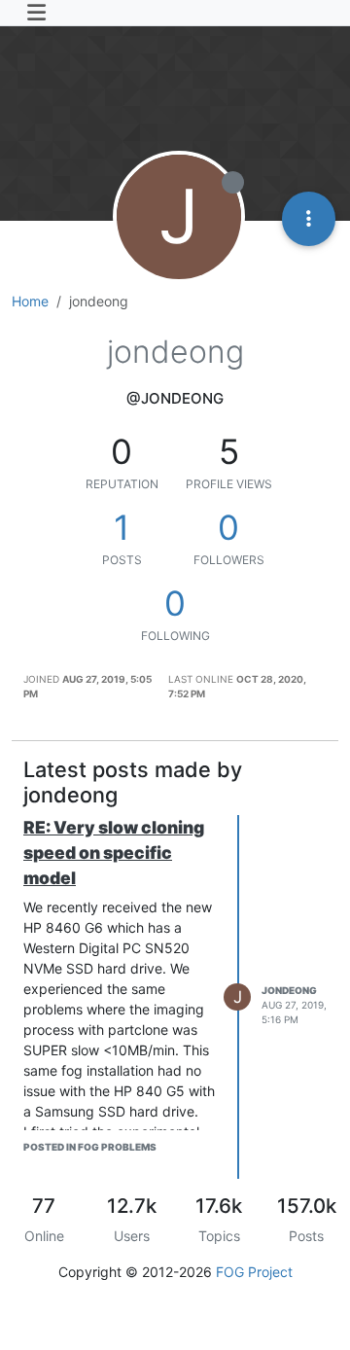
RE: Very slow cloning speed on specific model (113, 853)
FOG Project (254, 1271)
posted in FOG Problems (90, 1147)
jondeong (289, 990)
